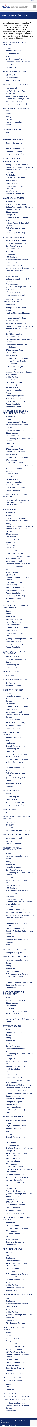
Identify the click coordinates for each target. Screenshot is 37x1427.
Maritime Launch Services (16, 802)
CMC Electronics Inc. (14, 334)
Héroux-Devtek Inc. (13, 353)
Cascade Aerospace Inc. (15, 430)
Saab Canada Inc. (13, 125)
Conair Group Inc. (13, 53)
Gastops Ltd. (11, 215)
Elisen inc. (10, 172)
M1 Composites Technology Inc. (18, 561)
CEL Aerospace (12, 212)
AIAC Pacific (10, 94)
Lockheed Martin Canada (15, 59)
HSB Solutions (11, 181)
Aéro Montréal (11, 88)
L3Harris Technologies (14, 186)
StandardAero (11, 786)
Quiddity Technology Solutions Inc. (19, 287)
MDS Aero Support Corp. (15, 1352)
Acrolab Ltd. (10, 201)
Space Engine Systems (15, 396)
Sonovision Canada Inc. (15, 194)
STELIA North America (14, 290)
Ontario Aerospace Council (16, 104)
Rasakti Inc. (10, 393)
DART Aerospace (12, 249)
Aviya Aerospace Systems (16, 240)
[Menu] (33, 6)
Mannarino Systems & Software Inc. (20, 62)
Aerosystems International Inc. (18, 165)
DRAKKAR (10, 443)
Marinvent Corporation (14, 271)
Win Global (10, 601)
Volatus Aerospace (13, 80)
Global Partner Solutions (15, 178)
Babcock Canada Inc (14, 51)
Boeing (8, 117)
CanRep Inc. (10, 683)
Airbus (8, 48)
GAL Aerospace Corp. (14, 350)
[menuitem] (33, 6)
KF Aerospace (11, 56)
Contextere (10, 1008)
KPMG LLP (10, 675)
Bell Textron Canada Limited (17, 243)
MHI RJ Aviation (12, 276)
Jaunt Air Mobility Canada (16, 361)
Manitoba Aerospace (14, 101)
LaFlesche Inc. (11, 369)
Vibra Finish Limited (13, 407)
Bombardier (10, 617)
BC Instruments (12, 321)
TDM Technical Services (15, 401)
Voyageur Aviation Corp (15, 154)
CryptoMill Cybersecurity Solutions (19, 1148)
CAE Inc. (9, 119)
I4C (7, 813)
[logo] (15, 6)
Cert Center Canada (14, 246)
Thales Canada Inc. (13, 404)
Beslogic (9, 611)
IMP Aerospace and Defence (17, 217)
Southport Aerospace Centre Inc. (18, 151)
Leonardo (9, 135)
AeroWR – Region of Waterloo (17, 91)
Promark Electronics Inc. (15, 122)
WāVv (8, 945)
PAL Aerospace (12, 67)
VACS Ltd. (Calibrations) (15, 233)
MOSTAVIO (10, 64)
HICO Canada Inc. (13, 625)
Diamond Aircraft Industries (16, 344)
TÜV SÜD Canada (13, 292)
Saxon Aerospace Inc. (14, 1365)
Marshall (9, 274)
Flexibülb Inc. (11, 175)
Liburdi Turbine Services (15, 1346)
